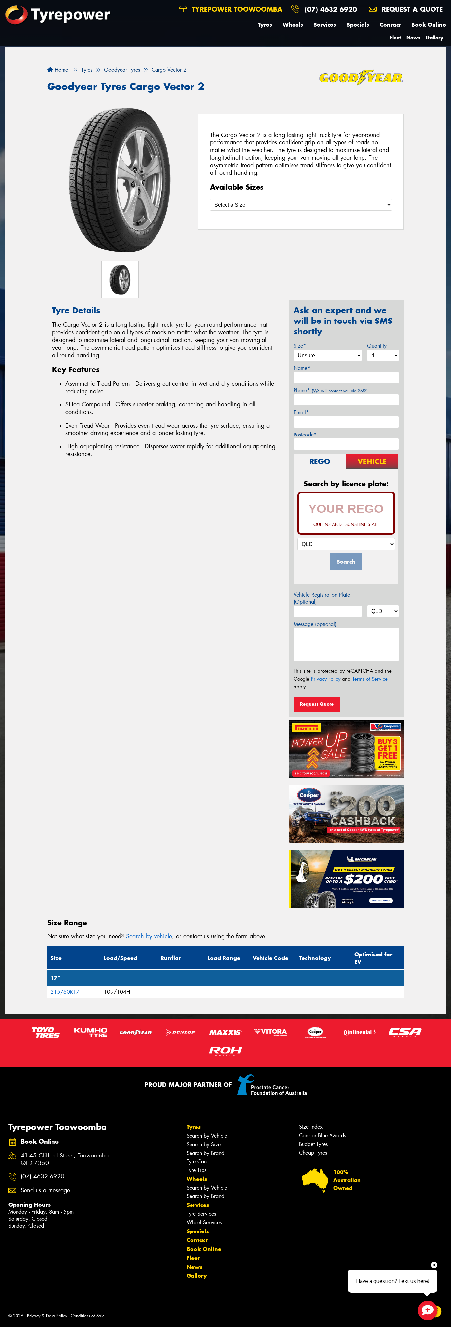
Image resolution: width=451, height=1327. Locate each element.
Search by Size (204, 1144)
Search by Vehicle (207, 1135)
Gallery (434, 37)
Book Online (428, 24)
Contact (390, 24)
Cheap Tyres (313, 1152)
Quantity (377, 345)
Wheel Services (204, 1222)
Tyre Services (201, 1213)
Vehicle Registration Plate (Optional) (322, 598)
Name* (302, 368)
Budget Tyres (313, 1144)
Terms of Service (370, 679)
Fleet (395, 37)
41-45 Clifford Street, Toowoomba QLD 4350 (65, 1159)
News (413, 37)
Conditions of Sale (88, 1316)
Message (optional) (315, 624)
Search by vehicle (149, 936)
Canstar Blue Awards (322, 1135)
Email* (301, 412)
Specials (358, 24)
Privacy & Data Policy (47, 1316)
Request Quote (317, 704)
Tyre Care (197, 1161)
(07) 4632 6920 (331, 9)
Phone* (331, 390)
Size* (300, 345)
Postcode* (305, 434)
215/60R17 (65, 991)
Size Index (311, 1126)
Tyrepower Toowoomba (236, 9)
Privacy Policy (325, 679)
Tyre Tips (196, 1170)
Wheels (293, 24)
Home (60, 69)
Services (325, 24)
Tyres (265, 24)
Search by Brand (205, 1153)
